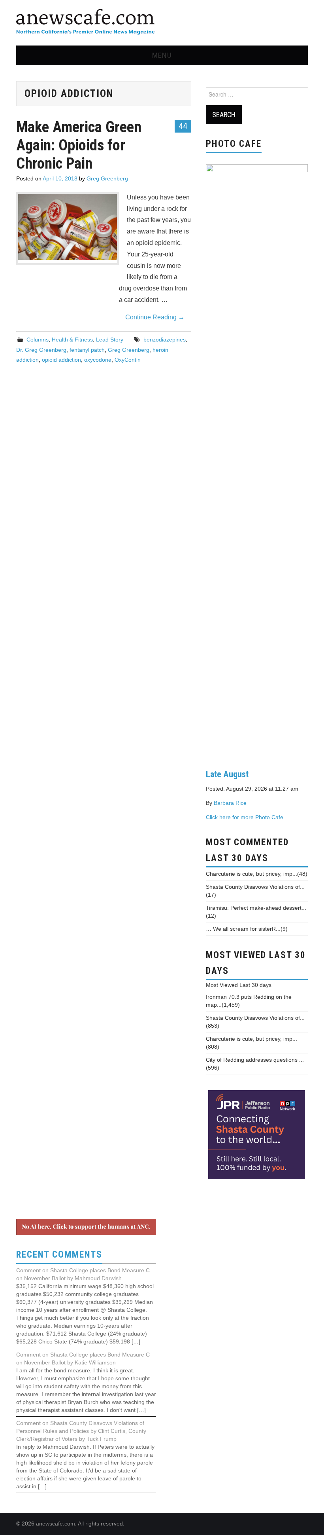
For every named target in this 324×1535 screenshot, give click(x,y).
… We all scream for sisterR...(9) (247, 929)
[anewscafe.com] (85, 22)
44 (183, 126)
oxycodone (97, 360)
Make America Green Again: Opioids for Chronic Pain (78, 145)
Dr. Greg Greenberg (41, 350)
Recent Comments (59, 1254)
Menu (162, 55)
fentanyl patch (87, 350)
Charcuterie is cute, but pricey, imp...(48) (256, 874)
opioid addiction (61, 360)
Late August (227, 774)
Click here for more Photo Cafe (244, 817)
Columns (37, 339)
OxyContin (128, 360)
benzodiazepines (164, 339)
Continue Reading (155, 317)
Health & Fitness (72, 339)
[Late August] (257, 460)
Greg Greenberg (107, 178)
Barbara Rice (230, 803)
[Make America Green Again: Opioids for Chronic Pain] (67, 227)
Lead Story (109, 339)
